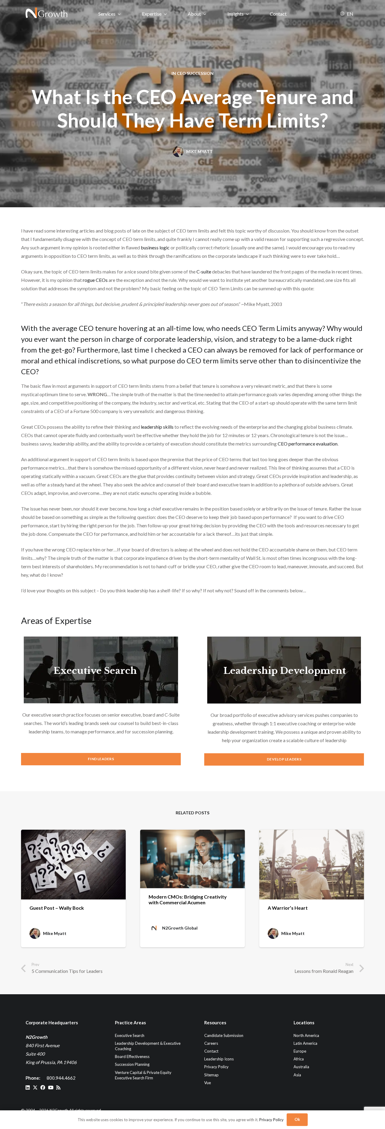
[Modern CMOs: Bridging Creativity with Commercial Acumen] (192, 859)
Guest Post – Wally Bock (56, 908)
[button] (119, 13)
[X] (35, 1087)
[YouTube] (51, 1087)
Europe (300, 1051)
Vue (207, 1082)
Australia (301, 1066)
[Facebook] (42, 1087)
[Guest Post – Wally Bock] (73, 864)
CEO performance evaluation (307, 443)
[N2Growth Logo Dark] (47, 14)
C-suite (203, 271)
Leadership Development (284, 670)
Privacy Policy (216, 1066)
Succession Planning (132, 1064)
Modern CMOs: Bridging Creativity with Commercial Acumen (188, 899)
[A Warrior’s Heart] (311, 864)
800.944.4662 (61, 1078)
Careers (211, 1043)
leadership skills (157, 427)
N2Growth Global (180, 928)
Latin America (305, 1043)
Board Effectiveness (132, 1056)
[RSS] (58, 1087)
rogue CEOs (95, 280)
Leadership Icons (219, 1059)
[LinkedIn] (28, 1087)
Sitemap (211, 1074)
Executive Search (95, 670)
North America (306, 1035)
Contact (211, 1051)
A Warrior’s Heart (288, 908)
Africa (299, 1059)
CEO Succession (195, 73)
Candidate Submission (223, 1035)
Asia (297, 1074)
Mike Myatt (199, 151)
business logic (155, 247)
